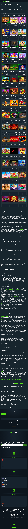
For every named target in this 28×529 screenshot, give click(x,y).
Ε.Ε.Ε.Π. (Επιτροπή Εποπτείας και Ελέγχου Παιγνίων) (11, 289)
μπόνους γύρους (17, 215)
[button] (3, 15)
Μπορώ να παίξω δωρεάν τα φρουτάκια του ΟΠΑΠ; (9, 418)
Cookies (15, 526)
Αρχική (2, 2)
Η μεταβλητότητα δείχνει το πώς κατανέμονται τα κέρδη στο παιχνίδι (11, 379)
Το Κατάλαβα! (14, 527)
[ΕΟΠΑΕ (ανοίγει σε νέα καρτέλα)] (16, 515)
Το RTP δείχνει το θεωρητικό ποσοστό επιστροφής (8, 371)
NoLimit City (21, 383)
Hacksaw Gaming (16, 383)
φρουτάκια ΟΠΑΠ (21, 229)
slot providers (16, 296)
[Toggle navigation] (26, 1)
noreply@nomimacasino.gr (14, 423)
